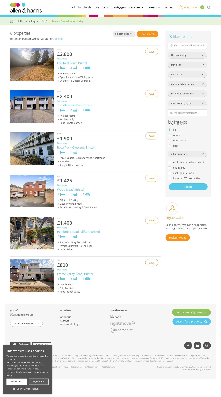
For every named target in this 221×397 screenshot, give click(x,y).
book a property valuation (191, 312)
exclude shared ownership (188, 162)
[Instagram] (207, 345)
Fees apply (62, 58)
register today (177, 237)
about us (65, 317)
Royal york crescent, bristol (75, 147)
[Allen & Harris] (26, 7)
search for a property (189, 321)
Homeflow (206, 369)
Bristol (59, 38)
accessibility (55, 366)
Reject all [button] (38, 381)
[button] (27, 389)
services (135, 7)
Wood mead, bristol (70, 189)
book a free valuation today (67, 21)
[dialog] (27, 369)
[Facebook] (188, 345)
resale (176, 135)
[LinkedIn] (197, 345)
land (175, 146)
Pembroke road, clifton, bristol (78, 232)
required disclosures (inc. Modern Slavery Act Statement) (89, 366)
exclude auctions (183, 173)
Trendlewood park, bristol (74, 105)
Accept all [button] (17, 381)
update (188, 187)
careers (152, 7)
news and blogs (69, 324)
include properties (186, 178)
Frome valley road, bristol (75, 274)
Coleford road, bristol (72, 63)
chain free (178, 167)
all (174, 130)
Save (147, 34)
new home (179, 140)
